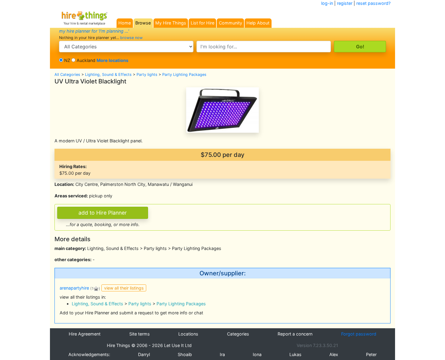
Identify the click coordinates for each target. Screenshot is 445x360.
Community (230, 22)
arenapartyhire (74, 288)
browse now (131, 37)
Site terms (139, 333)
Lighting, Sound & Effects (108, 74)
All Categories (67, 74)
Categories (238, 333)
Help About (257, 22)
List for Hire (202, 22)
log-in (327, 3)
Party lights (147, 74)
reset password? (373, 3)
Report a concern (295, 333)
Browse (143, 22)
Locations (188, 333)
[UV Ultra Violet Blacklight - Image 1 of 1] (222, 109)
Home (124, 22)
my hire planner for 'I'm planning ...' (94, 31)
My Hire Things (170, 22)
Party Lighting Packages (184, 74)
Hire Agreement (85, 333)
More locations (112, 60)
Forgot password (358, 333)
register (344, 3)
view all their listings (123, 287)
